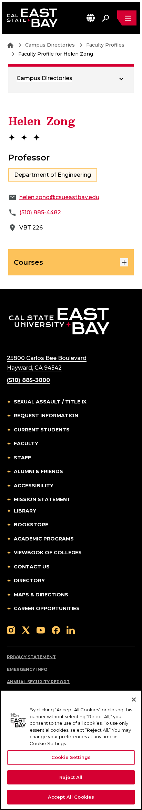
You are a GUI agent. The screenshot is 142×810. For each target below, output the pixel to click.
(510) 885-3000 (28, 380)
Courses (28, 262)
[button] (91, 17)
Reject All (70, 777)
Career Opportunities (47, 608)
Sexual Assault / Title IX (50, 402)
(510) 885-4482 (40, 212)
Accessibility (33, 485)
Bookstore (31, 524)
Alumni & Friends (38, 471)
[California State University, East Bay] (59, 321)
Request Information (46, 415)
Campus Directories (50, 45)
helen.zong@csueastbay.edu (59, 197)
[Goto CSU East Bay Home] (10, 45)
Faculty (26, 443)
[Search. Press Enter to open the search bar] (105, 18)
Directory (29, 580)
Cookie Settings (71, 757)
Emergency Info (27, 669)
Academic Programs (44, 539)
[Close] (133, 699)
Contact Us (32, 567)
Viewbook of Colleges (48, 552)
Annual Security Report (38, 681)
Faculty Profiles (105, 45)
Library (25, 511)
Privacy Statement (31, 657)
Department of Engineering (52, 175)
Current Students (42, 430)
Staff (22, 458)
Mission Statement (42, 499)
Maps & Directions (41, 595)
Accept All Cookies (71, 797)
